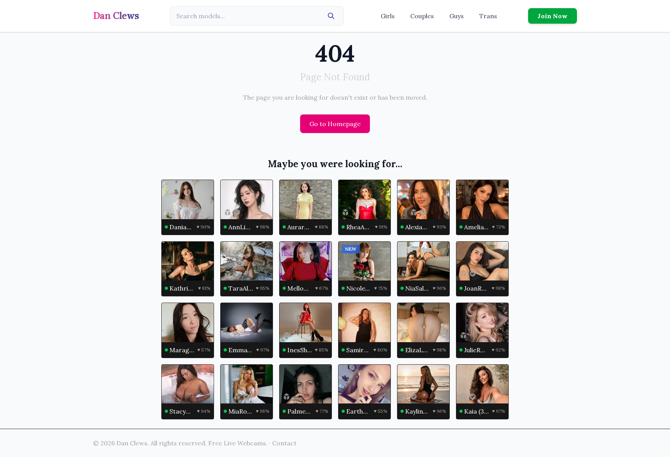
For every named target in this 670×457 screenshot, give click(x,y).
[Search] (331, 16)
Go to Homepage (335, 124)
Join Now (552, 16)
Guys (456, 16)
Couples (422, 16)
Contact (284, 443)
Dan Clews (116, 16)
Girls (388, 16)
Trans (488, 16)
